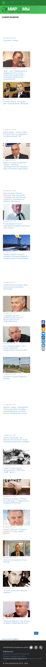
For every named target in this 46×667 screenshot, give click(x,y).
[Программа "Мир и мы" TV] (32, 3)
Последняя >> (21, 634)
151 (14, 634)
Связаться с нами (35, 658)
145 (27, 633)
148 (41, 633)
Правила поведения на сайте (14, 656)
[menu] (4, 3)
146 (32, 633)
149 (4, 634)
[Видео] (22, 3)
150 (9, 634)
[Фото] (27, 3)
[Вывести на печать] (17, 2)
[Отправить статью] (12, 2)
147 (36, 633)
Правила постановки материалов (16, 654)
